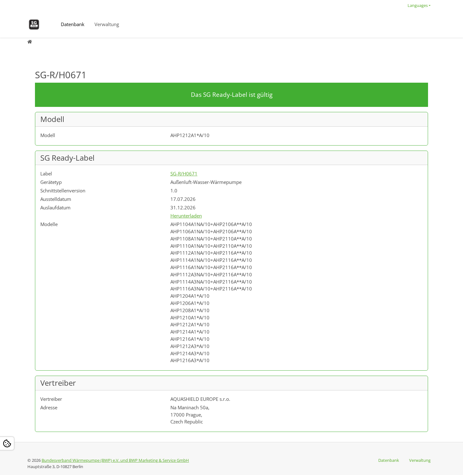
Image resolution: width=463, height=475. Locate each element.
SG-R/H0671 (183, 173)
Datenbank (72, 24)
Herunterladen (186, 216)
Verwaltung (106, 24)
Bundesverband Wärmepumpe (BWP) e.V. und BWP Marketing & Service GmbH (115, 460)
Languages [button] (418, 5)
